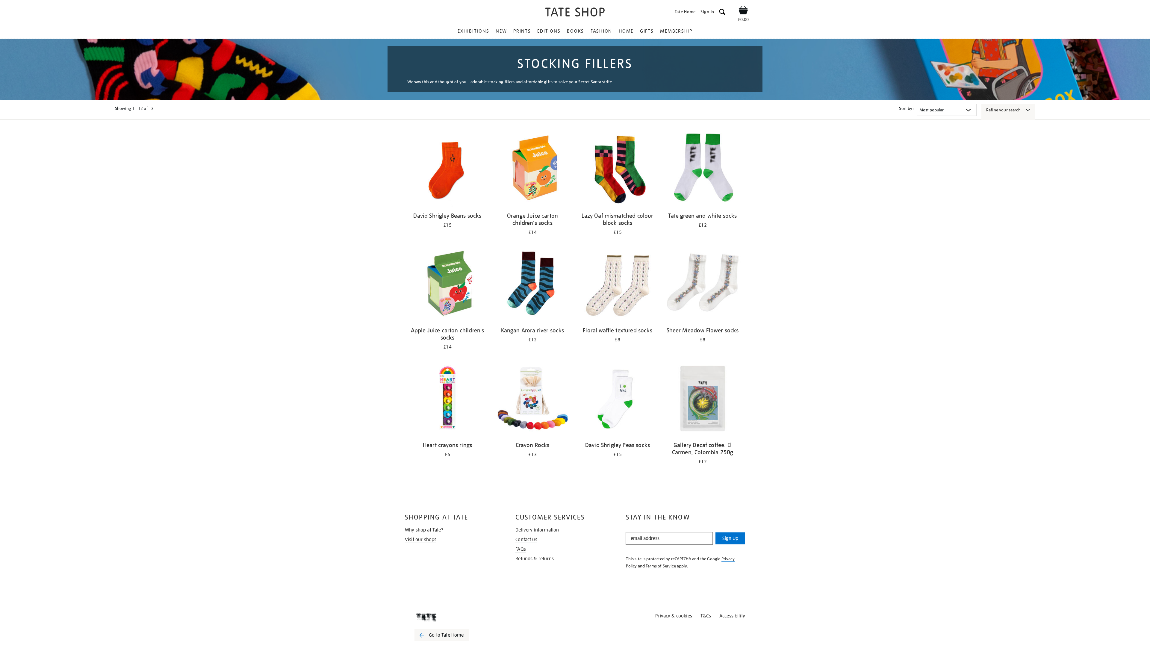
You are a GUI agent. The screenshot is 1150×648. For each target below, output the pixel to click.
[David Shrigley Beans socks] (447, 170)
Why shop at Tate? (424, 530)
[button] (722, 12)
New (501, 31)
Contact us (526, 540)
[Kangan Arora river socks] (532, 285)
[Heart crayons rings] (447, 399)
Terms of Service (661, 566)
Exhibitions (473, 31)
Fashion (601, 31)
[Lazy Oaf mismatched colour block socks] (617, 170)
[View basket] (743, 11)
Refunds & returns (534, 559)
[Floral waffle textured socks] (617, 285)
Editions (548, 31)
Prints (522, 31)
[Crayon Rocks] (532, 399)
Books (575, 31)
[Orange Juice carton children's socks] (532, 170)
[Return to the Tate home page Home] (575, 13)
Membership (676, 31)
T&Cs (705, 616)
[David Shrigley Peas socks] (617, 399)
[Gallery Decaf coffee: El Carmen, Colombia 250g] (703, 399)
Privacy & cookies (673, 616)
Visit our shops (420, 540)
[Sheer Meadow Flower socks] (703, 285)
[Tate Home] (452, 617)
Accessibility (732, 616)
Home (626, 31)
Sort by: (906, 108)
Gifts (647, 31)
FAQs (520, 549)
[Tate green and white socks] (703, 170)
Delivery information (537, 530)
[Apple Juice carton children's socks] (447, 285)
